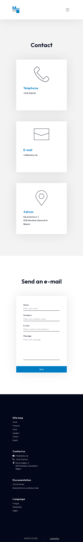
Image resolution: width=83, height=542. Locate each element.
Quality (15, 440)
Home (15, 422)
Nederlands (17, 507)
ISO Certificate (18, 484)
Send (41, 369)
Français (16, 503)
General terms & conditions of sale (25, 488)
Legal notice (54, 538)
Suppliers (16, 433)
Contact (16, 436)
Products (16, 425)
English (15, 510)
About (15, 429)
